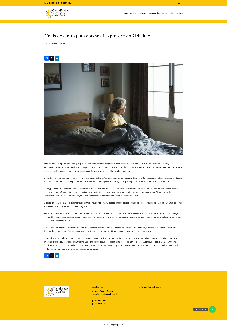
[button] (212, 309)
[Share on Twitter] (51, 58)
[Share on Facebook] (46, 58)
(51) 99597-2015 (53, 3)
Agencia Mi (119, 325)
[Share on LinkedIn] (57, 58)
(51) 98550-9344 (66, 3)
